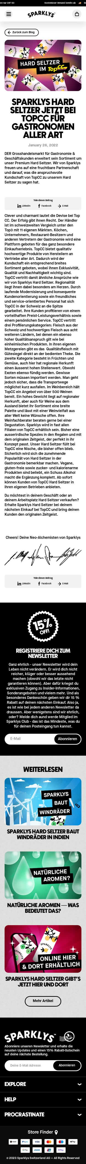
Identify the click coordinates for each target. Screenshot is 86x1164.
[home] (41, 14)
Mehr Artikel (43, 1001)
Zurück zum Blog (23, 32)
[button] (76, 14)
